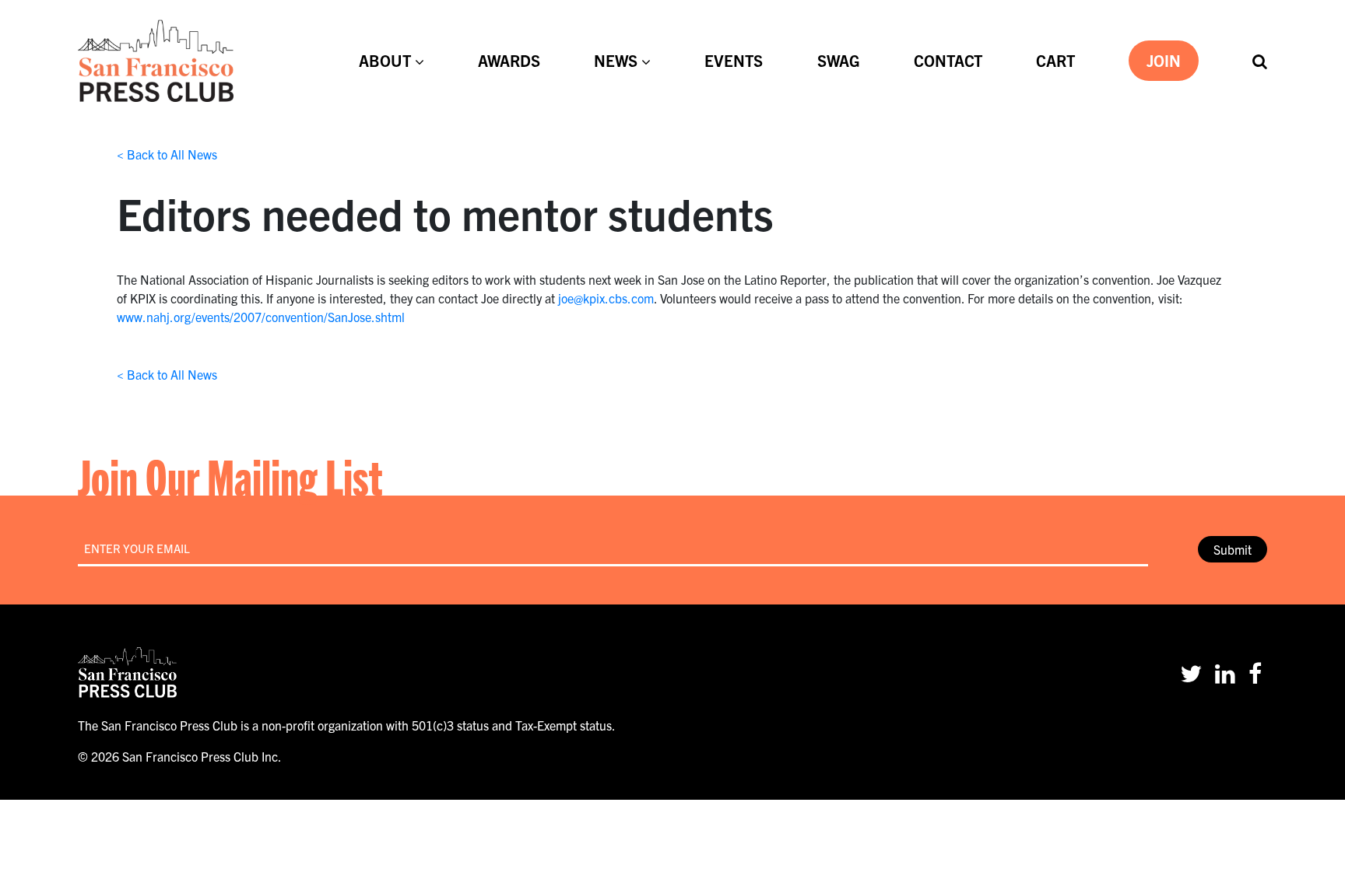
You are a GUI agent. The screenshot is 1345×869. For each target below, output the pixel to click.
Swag (838, 60)
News (615, 60)
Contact (948, 60)
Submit (1232, 549)
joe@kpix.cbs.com (606, 298)
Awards (509, 60)
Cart (1055, 60)
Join (1164, 60)
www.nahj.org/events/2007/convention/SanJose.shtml (261, 316)
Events (733, 60)
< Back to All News (167, 154)
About (385, 60)
